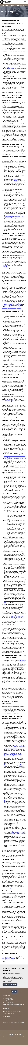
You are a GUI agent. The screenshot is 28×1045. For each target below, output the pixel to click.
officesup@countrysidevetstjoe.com (13, 1004)
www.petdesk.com (12, 68)
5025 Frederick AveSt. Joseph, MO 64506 (8, 999)
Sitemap (23, 1033)
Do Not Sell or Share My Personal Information (14, 1036)
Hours (13, 5)
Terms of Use (10, 1034)
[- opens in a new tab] (15, 991)
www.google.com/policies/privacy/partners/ (11, 304)
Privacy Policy (18, 1034)
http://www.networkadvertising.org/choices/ (14, 764)
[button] (25, 2)
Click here (16, 180)
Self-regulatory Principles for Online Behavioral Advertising (14, 747)
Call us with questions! (22, 5)
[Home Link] (5, 2)
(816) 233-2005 (5, 5)
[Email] (12, 991)
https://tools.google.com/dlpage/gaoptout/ (11, 308)
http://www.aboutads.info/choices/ (12, 753)
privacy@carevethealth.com (8, 400)
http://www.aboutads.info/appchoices (12, 754)
